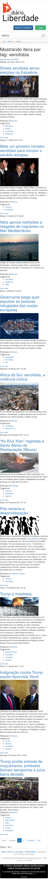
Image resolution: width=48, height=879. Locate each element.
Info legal (19, 851)
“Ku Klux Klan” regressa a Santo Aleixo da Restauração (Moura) (22, 445)
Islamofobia (10, 820)
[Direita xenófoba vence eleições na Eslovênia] (19, 86)
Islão (7, 822)
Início (5, 35)
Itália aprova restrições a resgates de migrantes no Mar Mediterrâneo (22, 226)
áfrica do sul (10, 428)
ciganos (8, 496)
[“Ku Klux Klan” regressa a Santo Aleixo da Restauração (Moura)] (19, 462)
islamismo (9, 825)
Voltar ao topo (40, 873)
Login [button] (40, 27)
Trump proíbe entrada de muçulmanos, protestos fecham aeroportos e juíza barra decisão (22, 767)
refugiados (9, 357)
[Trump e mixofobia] (19, 606)
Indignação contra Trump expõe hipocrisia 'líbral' (21, 674)
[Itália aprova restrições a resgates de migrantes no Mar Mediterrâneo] (19, 247)
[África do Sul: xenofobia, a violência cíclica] (19, 396)
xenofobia (9, 131)
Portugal (15, 485)
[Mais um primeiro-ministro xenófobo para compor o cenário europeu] (19, 172)
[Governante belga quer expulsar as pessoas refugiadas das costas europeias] (19, 325)
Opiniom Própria (18, 573)
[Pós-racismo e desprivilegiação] (19, 525)
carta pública (32, 538)
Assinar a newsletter (23, 27)
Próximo (30, 840)
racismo (8, 491)
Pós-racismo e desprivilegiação (14, 510)
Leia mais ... (5, 137)
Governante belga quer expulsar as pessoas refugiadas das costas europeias (20, 303)
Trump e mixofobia (16, 594)
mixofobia (9, 654)
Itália (7, 284)
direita (7, 128)
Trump (7, 741)
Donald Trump (11, 652)
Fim (38, 840)
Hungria (8, 207)
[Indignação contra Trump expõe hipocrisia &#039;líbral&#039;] (19, 694)
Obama (8, 743)
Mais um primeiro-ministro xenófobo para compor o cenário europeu (22, 150)
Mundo (14, 120)
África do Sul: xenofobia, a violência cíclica (22, 377)
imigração (9, 133)
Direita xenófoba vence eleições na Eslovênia (20, 70)
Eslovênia (9, 126)
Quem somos (7, 851)
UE (6, 362)
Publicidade (30, 851)
